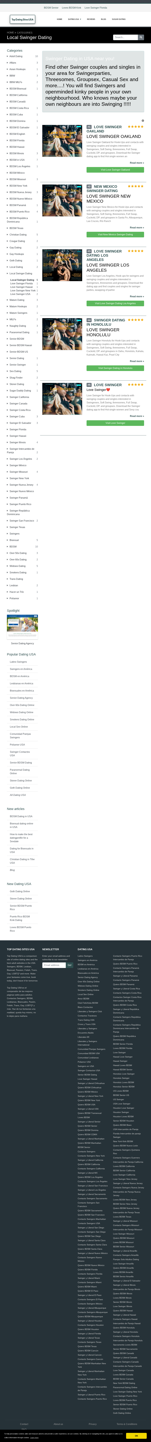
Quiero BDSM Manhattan (89, 1143)
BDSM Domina (17, 121)
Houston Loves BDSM (123, 1116)
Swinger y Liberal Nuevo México (93, 1253)
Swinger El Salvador (20, 423)
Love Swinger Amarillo (123, 1263)
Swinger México (17, 465)
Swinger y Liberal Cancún (90, 1355)
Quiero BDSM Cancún (88, 1350)
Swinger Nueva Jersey (21, 485)
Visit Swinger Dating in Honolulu (115, 368)
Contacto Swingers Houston (91, 1325)
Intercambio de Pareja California (128, 1162)
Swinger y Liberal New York (90, 1096)
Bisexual (14, 540)
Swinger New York (19, 478)
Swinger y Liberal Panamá (125, 976)
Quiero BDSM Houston (88, 1329)
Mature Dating (16, 300)
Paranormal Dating (19, 332)
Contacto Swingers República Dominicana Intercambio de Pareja (127, 1028)
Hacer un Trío (16, 592)
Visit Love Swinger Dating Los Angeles (115, 303)
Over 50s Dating (18, 553)
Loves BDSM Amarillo (123, 1272)
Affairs (12, 63)
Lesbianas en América (21, 683)
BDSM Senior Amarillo (123, 1276)
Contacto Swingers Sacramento (92, 1198)
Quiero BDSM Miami (87, 1286)
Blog (103, 19)
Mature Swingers (18, 313)
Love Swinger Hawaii (87, 1079)
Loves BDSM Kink (71, 7)
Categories (24, 32)
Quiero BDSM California (89, 1164)
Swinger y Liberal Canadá (125, 1357)
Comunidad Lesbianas (88, 1057)
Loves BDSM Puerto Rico (20, 929)
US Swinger (118, 1099)
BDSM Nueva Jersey (20, 192)
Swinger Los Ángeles (20, 459)
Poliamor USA (17, 744)
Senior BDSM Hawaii (20, 345)
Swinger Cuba (17, 416)
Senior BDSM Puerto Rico (21, 908)
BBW (12, 75)
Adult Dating (15, 56)
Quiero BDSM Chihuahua (89, 1087)
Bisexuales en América (22, 690)
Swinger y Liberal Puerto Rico (91, 1394)
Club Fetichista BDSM (88, 1003)
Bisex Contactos (85, 1007)
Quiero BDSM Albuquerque (90, 1316)
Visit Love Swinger (115, 423)
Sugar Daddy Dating (20, 390)
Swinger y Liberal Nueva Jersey (128, 1183)
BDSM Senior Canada (123, 1379)
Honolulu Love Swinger (124, 1074)
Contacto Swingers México (90, 1303)
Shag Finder (16, 377)
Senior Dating (16, 358)
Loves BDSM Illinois (122, 1298)
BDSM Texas (16, 228)
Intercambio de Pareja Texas (126, 1212)
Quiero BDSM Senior (87, 1126)
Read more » (137, 163)
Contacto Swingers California (91, 1168)
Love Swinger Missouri (123, 1234)
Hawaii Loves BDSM (122, 1065)
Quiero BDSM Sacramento (90, 1210)
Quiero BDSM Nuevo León (125, 1145)
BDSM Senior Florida (123, 1044)
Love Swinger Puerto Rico (125, 1396)
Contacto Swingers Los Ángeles (92, 1181)
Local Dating (16, 267)
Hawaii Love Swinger (123, 1057)
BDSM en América (19, 676)
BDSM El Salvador (19, 127)
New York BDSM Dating (124, 1383)
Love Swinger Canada (123, 1370)
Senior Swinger (17, 364)
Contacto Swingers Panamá (126, 980)
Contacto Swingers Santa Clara (92, 1244)
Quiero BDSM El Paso (88, 1291)
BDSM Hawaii (16, 147)
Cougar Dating (17, 241)
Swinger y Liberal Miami (89, 1278)
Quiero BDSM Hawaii (123, 1310)
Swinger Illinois (17, 442)
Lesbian (13, 585)
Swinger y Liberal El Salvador (126, 1281)
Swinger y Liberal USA (88, 1109)
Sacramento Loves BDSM (125, 1345)
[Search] (141, 37)
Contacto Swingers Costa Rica (127, 993)
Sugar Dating (118, 19)
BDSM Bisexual (17, 88)
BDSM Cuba (16, 114)
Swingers (14, 533)
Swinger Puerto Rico (20, 504)
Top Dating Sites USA (22, 19)
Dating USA (73, 19)
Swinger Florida (17, 429)
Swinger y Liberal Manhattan (91, 1139)
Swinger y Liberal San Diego (91, 1227)
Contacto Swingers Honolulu (126, 1336)
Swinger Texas (17, 527)
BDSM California (18, 95)
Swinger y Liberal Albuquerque (92, 1308)
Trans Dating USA (86, 1020)
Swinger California (19, 397)
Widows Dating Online (21, 712)
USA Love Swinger (121, 1104)
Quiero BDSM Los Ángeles (90, 1177)
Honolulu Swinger (121, 1078)
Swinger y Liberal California (90, 1160)
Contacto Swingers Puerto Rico (92, 1399)
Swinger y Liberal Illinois (124, 1285)
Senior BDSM (16, 339)
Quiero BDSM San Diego (89, 1236)
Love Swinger (119, 1052)
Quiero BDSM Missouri (123, 1238)
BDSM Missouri (17, 179)
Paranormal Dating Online (20, 772)
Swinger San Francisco (21, 520)
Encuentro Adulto (86, 1033)
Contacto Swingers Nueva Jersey (128, 1187)
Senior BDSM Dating (21, 762)
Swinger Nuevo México (21, 491)
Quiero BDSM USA (86, 1104)
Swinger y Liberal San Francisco (93, 1185)
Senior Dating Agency (21, 698)
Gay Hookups (16, 254)
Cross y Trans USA (86, 1024)
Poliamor (14, 598)
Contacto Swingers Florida (90, 1274)
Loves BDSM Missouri (123, 1242)
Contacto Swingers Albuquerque (93, 1312)
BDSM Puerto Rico (19, 211)
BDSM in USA (17, 160)
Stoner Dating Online (21, 780)
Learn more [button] (34, 1437)
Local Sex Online (19, 726)
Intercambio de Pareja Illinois (126, 1289)
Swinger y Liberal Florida (89, 1333)
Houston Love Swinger (123, 1108)
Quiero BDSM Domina (88, 1130)
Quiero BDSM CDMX (87, 1134)
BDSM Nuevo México (20, 198)
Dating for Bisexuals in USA (21, 850)
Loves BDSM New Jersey (125, 1199)
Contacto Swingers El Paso (90, 1299)
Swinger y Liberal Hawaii (124, 1315)
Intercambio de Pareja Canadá (127, 1366)
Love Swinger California (124, 1175)
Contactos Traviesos (87, 1016)
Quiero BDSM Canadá (123, 1353)
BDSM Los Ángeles (19, 166)
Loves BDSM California (124, 1166)
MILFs (12, 319)
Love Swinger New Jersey (125, 1179)
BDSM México (17, 173)
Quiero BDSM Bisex (122, 1125)
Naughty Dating (17, 326)
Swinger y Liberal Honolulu (125, 1332)
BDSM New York (18, 186)
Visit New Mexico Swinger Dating (115, 234)
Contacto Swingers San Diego (92, 1232)
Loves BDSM (84, 1117)
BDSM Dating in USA (21, 816)
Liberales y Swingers (87, 1028)
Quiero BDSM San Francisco (91, 1215)
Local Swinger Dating (20, 273)
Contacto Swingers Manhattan (92, 1219)
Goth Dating (15, 260)
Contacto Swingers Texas (89, 1342)
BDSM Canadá (17, 101)
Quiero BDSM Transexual (89, 1113)
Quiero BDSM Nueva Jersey (126, 1208)
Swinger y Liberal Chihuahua (91, 1083)
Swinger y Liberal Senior (89, 1121)
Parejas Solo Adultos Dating (126, 1259)
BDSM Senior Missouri (123, 1246)
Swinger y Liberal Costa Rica (126, 988)
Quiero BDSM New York (89, 1100)
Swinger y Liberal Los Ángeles (92, 1190)
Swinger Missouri (18, 472)
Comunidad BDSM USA (89, 1053)
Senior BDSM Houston (123, 1121)
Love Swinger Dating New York (127, 1391)
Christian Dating (18, 234)
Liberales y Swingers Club (90, 1011)
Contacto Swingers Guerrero (126, 1158)
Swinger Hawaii (17, 436)
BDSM (13, 546)
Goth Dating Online (20, 788)
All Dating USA (18, 795)
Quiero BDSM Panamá (123, 984)
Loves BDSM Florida (122, 1048)
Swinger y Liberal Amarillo (125, 1251)
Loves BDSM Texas (122, 1217)
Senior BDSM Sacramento (125, 1349)
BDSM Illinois (16, 153)
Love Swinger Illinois (122, 1306)
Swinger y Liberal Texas (89, 1338)
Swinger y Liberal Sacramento (92, 1194)
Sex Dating (15, 371)
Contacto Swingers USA (89, 1223)
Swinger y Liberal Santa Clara (91, 1240)
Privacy (93, 1424)
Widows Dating (17, 566)
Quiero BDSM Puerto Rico (125, 964)
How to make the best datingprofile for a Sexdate (21, 838)
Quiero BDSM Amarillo (123, 1268)
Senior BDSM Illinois (122, 1302)
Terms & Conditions (127, 1424)
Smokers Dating (17, 572)
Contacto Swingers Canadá (126, 1362)
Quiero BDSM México (88, 1092)
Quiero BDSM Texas (87, 1346)
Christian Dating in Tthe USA (22, 861)
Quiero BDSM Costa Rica (125, 1005)
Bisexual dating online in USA (21, 825)
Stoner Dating (16, 384)
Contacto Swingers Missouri (126, 1225)
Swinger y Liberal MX (87, 1173)
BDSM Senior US (121, 1095)
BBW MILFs (15, 82)
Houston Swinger (121, 1112)
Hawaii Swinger (120, 1061)
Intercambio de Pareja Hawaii (127, 1323)
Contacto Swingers (86, 1151)
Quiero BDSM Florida (88, 1269)
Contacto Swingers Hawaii (125, 1319)
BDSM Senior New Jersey (125, 1204)
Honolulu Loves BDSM (123, 1082)
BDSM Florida (16, 140)
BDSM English (17, 134)
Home (59, 19)
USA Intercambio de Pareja (125, 1129)
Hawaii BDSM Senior (122, 1069)
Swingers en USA (86, 1066)
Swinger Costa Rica (20, 410)
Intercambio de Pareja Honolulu (128, 1340)
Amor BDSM (83, 998)
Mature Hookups (18, 306)
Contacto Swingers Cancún (90, 1359)
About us (58, 1424)
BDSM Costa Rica (19, 108)
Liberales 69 (83, 1037)
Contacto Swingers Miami (89, 1282)
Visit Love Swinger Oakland (115, 169)
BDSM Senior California (124, 1170)
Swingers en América (21, 669)
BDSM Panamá (17, 205)
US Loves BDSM (121, 1091)
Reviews (91, 19)
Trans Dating (16, 579)
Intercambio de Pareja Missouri (127, 1229)
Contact (24, 1424)
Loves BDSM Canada (123, 1374)
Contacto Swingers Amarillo (126, 1255)
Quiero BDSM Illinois (122, 1293)
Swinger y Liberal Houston (90, 1321)
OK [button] (136, 1436)
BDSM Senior (51, 7)
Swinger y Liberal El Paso (89, 1295)
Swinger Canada (18, 403)
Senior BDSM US (18, 352)
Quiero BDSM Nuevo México (91, 1265)
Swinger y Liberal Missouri (125, 1221)
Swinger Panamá (18, 498)
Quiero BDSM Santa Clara (90, 1249)
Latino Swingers (18, 662)
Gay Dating (15, 247)
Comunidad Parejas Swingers (20, 736)
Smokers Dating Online (22, 719)
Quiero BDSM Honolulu (124, 1327)
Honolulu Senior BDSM (123, 1086)
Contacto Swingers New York (91, 1156)
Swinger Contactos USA (20, 754)
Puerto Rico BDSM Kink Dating (20, 918)
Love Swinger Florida (96, 7)
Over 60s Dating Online (22, 705)
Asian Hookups (17, 69)
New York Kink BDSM (123, 1141)
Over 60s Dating (18, 559)
